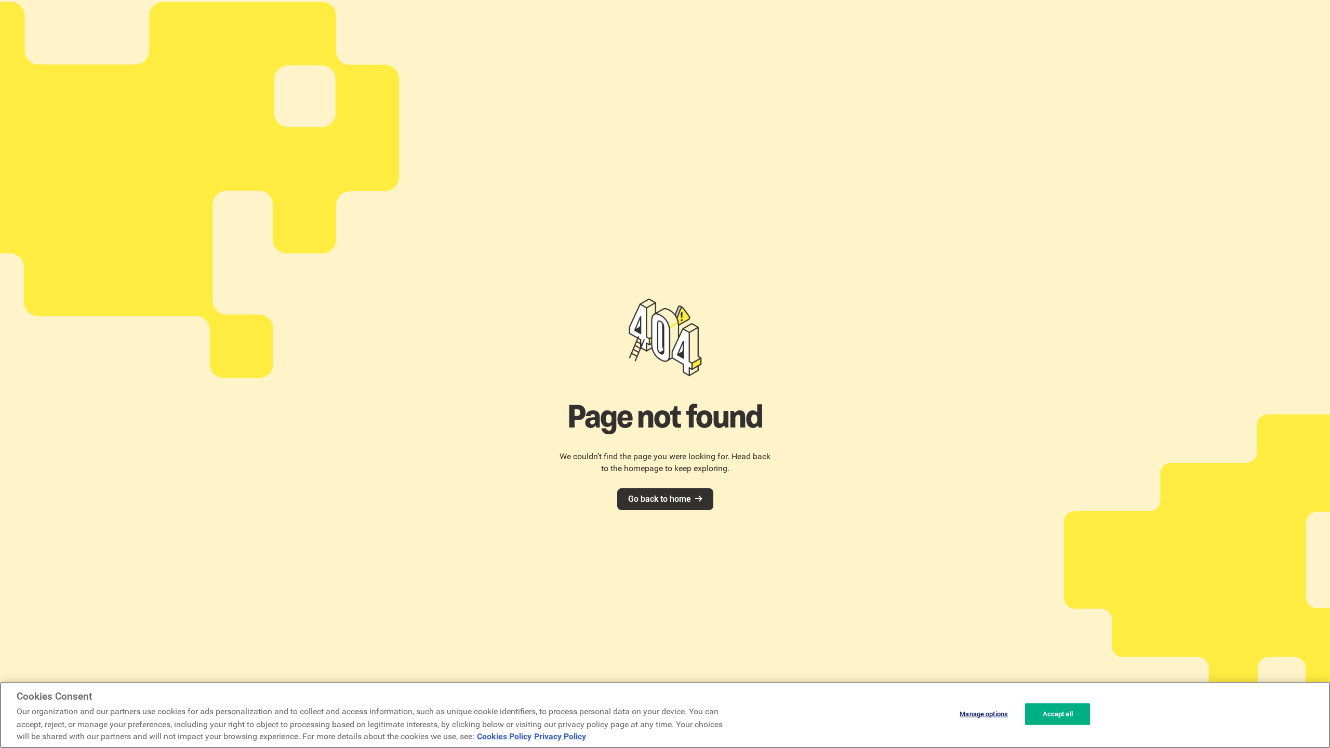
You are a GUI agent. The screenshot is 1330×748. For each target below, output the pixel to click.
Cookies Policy (504, 736)
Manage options (984, 714)
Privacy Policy (560, 736)
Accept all (1058, 714)
